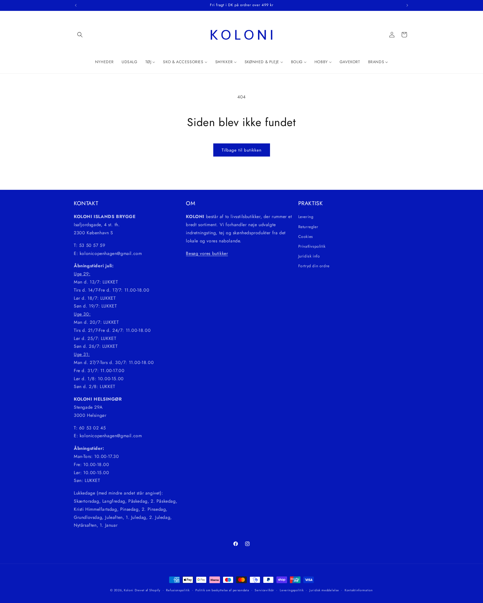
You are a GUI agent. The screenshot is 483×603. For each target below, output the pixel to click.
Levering (306, 216)
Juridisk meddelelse (324, 590)
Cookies (305, 236)
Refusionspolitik (178, 590)
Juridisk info (309, 256)
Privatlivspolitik (312, 246)
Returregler (308, 226)
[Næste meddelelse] (407, 5)
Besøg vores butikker (207, 253)
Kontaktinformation (359, 590)
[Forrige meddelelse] (76, 5)
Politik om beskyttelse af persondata (222, 590)
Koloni (128, 590)
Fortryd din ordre (314, 266)
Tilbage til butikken (242, 150)
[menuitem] (104, 62)
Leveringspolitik (292, 590)
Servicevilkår (264, 590)
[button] (80, 35)
